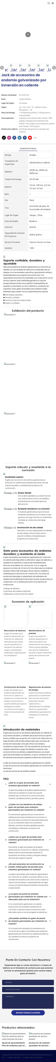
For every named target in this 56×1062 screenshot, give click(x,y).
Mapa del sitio (14, 1057)
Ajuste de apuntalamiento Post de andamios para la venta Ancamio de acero (13, 1044)
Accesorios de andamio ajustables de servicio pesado (39, 1044)
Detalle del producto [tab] (28, 148)
